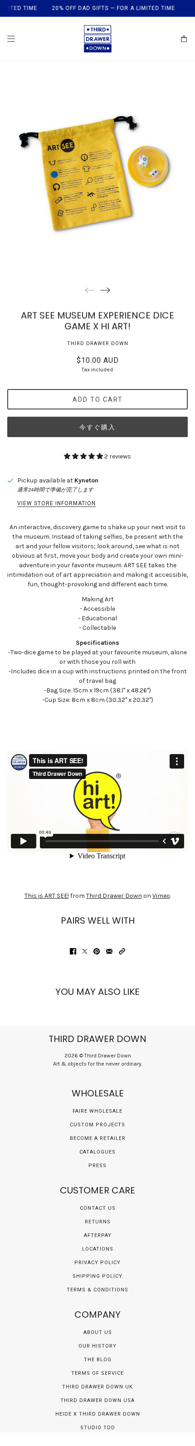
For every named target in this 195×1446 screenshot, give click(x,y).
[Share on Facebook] (73, 951)
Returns (98, 1222)
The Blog (98, 1360)
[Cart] (184, 39)
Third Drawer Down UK (97, 1387)
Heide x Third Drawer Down (97, 1414)
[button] (122, 951)
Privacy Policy (97, 1263)
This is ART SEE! (46, 896)
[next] (105, 290)
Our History (97, 1346)
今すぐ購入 (97, 427)
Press (97, 1165)
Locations (97, 1249)
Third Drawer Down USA (97, 1400)
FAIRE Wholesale (97, 1111)
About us (97, 1332)
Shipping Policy (97, 1276)
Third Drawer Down (97, 343)
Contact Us (98, 1208)
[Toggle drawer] (11, 39)
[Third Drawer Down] (97, 39)
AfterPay (98, 1235)
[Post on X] (85, 951)
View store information (56, 503)
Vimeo (161, 896)
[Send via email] (109, 951)
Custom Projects (97, 1125)
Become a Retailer (98, 1138)
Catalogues (97, 1152)
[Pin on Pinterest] (97, 951)
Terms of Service (97, 1373)
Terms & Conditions (97, 1290)
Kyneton (86, 480)
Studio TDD (97, 1428)
